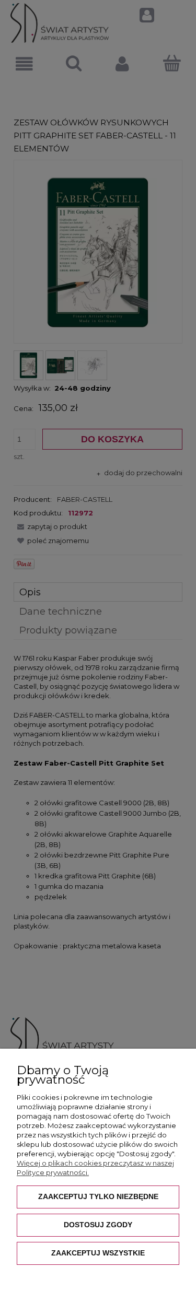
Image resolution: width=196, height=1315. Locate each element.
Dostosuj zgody (98, 1224)
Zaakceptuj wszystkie (98, 1253)
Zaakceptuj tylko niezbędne (98, 1196)
